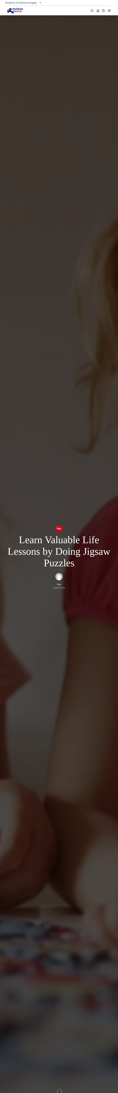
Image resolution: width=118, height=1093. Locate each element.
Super (59, 584)
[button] (109, 10)
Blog (59, 528)
